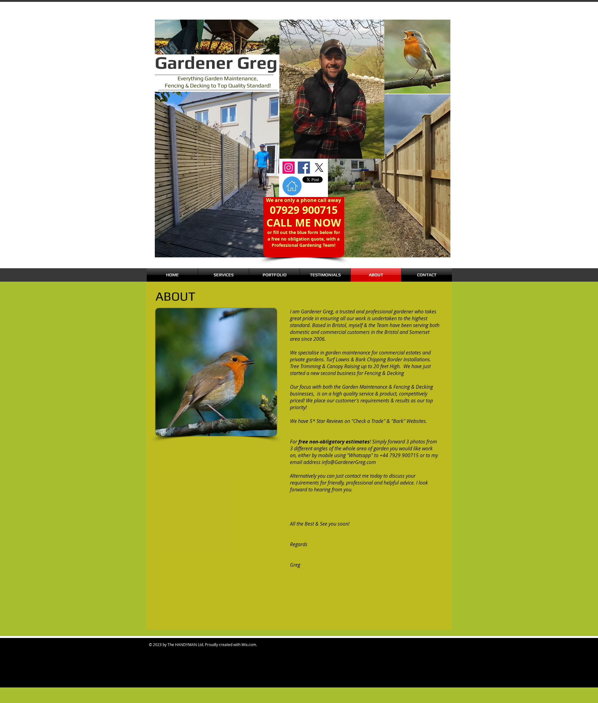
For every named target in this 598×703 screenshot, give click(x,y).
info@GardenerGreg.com (349, 462)
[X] (319, 168)
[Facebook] (304, 168)
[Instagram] (288, 168)
